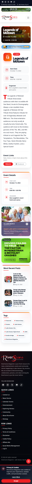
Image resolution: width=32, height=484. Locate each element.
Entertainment (7, 398)
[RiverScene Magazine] (9, 17)
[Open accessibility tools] (28, 461)
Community (6, 404)
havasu (8, 317)
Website (8, 164)
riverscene (21, 328)
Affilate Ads (6, 435)
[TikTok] (14, 2)
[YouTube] (11, 2)
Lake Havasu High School (13, 324)
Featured (8, 313)
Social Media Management (11, 438)
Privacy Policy (7, 421)
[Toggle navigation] (28, 17)
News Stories (7, 391)
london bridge (10, 328)
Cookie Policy (7, 431)
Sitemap (5, 411)
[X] (8, 2)
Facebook (20, 164)
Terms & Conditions (9, 424)
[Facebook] (2, 2)
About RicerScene (8, 408)
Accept (16, 481)
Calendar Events (8, 394)
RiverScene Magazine (12, 332)
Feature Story (19, 313)
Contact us (6, 387)
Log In (5, 441)
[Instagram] (5, 2)
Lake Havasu (18, 317)
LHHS (25, 324)
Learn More (16, 477)
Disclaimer (6, 428)
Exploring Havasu (8, 401)
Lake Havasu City (10, 320)
